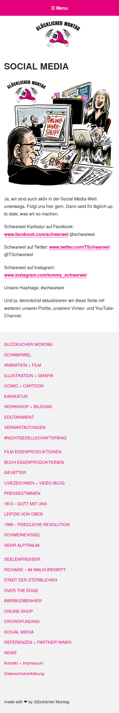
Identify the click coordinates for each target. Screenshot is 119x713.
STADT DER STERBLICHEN (30, 580)
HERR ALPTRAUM (22, 545)
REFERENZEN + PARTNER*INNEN (37, 642)
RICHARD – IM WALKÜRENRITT (35, 569)
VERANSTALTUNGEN (25, 427)
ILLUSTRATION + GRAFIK (28, 375)
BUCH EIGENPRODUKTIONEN (34, 462)
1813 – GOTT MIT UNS (25, 503)
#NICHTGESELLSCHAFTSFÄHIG (35, 438)
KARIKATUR (16, 396)
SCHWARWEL (17, 354)
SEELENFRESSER (22, 559)
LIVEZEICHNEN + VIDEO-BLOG (34, 483)
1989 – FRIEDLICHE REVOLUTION (37, 524)
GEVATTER (15, 472)
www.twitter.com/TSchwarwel (79, 247)
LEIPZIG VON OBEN (23, 514)
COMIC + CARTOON (24, 385)
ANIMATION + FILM (22, 365)
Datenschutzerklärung (24, 673)
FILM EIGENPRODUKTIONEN (32, 451)
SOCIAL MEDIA (19, 632)
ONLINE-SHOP (18, 611)
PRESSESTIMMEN (22, 493)
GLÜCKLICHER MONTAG (28, 344)
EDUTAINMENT (19, 417)
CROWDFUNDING (22, 621)
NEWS (10, 652)
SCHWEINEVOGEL (22, 534)
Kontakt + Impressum (23, 663)
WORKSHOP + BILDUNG (28, 406)
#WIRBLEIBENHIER (23, 600)
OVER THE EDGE (21, 590)
